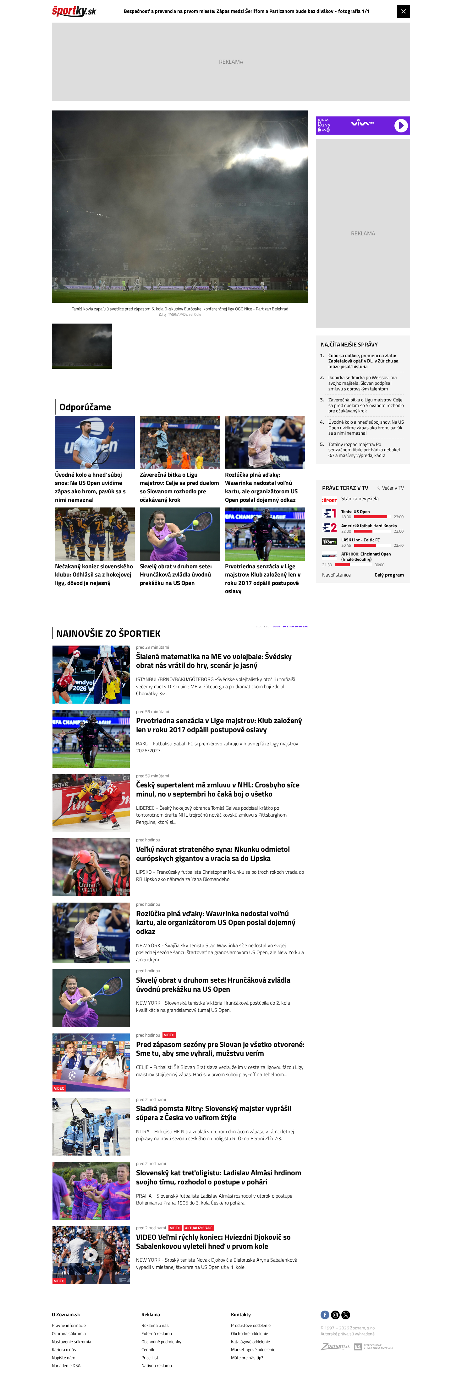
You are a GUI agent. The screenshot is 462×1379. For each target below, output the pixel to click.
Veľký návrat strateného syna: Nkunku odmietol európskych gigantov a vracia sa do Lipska (213, 854)
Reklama (150, 1314)
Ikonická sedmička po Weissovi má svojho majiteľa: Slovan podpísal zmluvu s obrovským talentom (362, 383)
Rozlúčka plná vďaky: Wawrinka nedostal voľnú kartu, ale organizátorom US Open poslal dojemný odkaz (215, 922)
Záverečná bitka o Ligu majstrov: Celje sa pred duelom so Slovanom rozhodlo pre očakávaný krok (366, 405)
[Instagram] (335, 1315)
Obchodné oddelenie (249, 1333)
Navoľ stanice (336, 574)
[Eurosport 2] (329, 527)
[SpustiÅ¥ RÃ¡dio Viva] (362, 122)
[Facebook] (325, 1315)
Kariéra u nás (64, 1349)
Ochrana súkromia (69, 1333)
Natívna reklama (156, 1365)
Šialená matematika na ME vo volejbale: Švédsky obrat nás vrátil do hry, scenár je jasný (214, 661)
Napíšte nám (63, 1357)
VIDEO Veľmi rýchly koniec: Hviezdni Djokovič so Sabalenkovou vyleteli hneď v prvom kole (213, 1241)
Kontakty (241, 1314)
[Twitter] (345, 1315)
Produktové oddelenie (251, 1325)
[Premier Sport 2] (329, 555)
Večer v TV (393, 487)
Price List (149, 1357)
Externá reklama (156, 1333)
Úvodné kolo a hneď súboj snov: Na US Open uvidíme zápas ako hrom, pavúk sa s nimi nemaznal (366, 427)
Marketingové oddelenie (253, 1349)
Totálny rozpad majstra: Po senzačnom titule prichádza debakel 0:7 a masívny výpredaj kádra (364, 450)
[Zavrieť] (403, 11)
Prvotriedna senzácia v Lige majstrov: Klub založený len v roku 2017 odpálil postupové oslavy (219, 725)
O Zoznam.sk (66, 1314)
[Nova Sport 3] (329, 541)
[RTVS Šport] (329, 500)
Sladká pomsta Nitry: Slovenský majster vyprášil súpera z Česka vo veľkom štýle (213, 1113)
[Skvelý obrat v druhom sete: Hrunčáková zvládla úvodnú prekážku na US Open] (91, 998)
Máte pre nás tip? (247, 1357)
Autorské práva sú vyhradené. (348, 1333)
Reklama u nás (155, 1325)
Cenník (147, 1349)
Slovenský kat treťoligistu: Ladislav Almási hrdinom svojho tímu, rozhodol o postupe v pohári (218, 1177)
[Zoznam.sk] (337, 1348)
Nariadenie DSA (66, 1365)
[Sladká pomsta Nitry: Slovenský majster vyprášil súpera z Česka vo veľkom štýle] (91, 1127)
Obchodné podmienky (161, 1341)
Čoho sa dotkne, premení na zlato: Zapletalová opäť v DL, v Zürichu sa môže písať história (363, 361)
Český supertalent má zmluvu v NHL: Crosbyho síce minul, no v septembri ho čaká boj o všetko (218, 789)
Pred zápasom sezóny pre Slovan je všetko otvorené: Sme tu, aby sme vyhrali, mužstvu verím (220, 1049)
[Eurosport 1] (329, 513)
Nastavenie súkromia (71, 1341)
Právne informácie (69, 1325)
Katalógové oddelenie (250, 1341)
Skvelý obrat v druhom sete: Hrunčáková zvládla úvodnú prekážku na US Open (213, 984)
